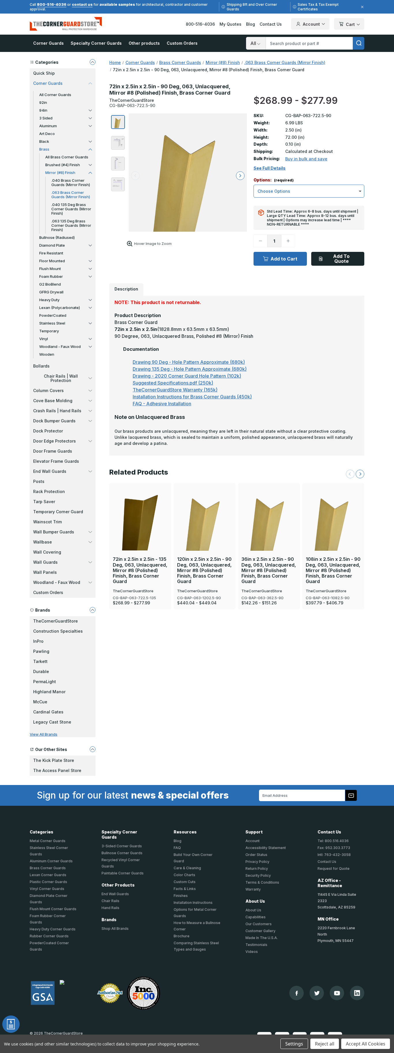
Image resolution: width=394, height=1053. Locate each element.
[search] (358, 43)
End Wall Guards (49, 471)
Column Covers (48, 390)
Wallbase (42, 541)
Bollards (41, 366)
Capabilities (255, 917)
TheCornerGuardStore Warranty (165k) (175, 390)
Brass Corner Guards (48, 868)
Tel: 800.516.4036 (333, 841)
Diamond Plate (52, 245)
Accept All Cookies (365, 1044)
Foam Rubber (51, 276)
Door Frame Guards (52, 451)
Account (311, 24)
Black (44, 141)
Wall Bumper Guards (53, 531)
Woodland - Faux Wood (60, 346)
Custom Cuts (185, 882)
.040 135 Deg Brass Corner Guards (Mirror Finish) (71, 209)
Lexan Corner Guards (48, 875)
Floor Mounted (52, 260)
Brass (44, 149)
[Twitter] (317, 993)
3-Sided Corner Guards (122, 846)
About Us (253, 910)
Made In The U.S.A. (261, 938)
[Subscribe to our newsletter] (351, 795)
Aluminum (48, 125)
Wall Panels (45, 572)
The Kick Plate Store (53, 760)
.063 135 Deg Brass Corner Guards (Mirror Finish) (71, 225)
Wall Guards (45, 562)
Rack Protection (49, 491)
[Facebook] (297, 993)
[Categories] (92, 62)
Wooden (46, 354)
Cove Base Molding (52, 400)
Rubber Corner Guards (49, 936)
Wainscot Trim (47, 521)
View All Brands (43, 734)
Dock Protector (48, 430)
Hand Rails (110, 908)
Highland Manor (49, 691)
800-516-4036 (51, 4)
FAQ (177, 848)
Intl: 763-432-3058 (334, 854)
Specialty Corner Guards (96, 43)
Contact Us (271, 24)
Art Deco (47, 133)
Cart (350, 24)
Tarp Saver (44, 501)
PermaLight (44, 681)
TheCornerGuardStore (55, 621)
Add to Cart (284, 259)
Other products (144, 43)
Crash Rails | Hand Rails (57, 410)
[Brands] (92, 610)
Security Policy (258, 875)
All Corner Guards (55, 94)
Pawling (41, 651)
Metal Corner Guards (47, 841)
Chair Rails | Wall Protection (61, 378)
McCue (40, 701)
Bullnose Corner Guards (122, 853)
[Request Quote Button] (11, 1024)
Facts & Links (185, 889)
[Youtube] (337, 993)
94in (43, 110)
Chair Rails (110, 901)
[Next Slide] (360, 474)
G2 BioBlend (50, 284)
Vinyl (43, 338)
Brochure (182, 936)
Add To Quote (341, 258)
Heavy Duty (49, 299)
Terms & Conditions (262, 882)
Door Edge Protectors (54, 441)
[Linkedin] (357, 993)
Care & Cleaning (187, 868)
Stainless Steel (52, 323)
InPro (38, 641)
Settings (294, 1044)
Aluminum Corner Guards (51, 861)
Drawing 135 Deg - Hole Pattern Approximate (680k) (190, 369)
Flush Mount (50, 268)
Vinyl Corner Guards (47, 889)
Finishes (181, 895)
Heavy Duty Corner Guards (53, 929)
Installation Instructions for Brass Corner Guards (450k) (192, 397)
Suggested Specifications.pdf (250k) (173, 383)
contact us (82, 4)
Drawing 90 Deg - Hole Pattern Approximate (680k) (189, 362)
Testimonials (256, 945)
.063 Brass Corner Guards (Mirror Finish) (70, 194)
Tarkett (40, 661)
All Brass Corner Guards (66, 157)
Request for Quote (334, 868)
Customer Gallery (260, 931)
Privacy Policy (257, 861)
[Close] (361, 7)
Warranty (253, 889)
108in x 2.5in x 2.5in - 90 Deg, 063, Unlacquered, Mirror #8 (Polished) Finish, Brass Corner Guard (333, 570)
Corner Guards (48, 43)
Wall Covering (47, 552)
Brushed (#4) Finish (62, 164)
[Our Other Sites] (92, 749)
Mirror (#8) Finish (60, 172)
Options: (274, 180)
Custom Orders (182, 43)
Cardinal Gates (48, 711)
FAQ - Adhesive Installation (162, 403)
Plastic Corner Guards (48, 882)
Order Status (256, 854)
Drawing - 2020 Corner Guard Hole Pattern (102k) (187, 376)
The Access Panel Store (57, 770)
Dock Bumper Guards (54, 420)
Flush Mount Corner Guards (53, 909)
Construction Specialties (58, 631)
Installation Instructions (193, 902)
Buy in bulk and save (306, 158)
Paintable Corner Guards (123, 873)
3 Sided (45, 118)
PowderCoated (52, 315)
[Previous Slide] (350, 474)
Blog (250, 24)
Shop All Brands (115, 928)
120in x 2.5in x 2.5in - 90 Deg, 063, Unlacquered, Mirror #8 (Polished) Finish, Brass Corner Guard (204, 570)
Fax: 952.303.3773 (334, 848)
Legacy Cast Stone (52, 722)
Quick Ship (44, 73)
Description (126, 288)
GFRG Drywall (51, 292)
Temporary (49, 331)
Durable (41, 671)
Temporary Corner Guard (58, 511)
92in (43, 102)
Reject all (324, 1044)
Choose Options (140, 509)
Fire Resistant (51, 253)
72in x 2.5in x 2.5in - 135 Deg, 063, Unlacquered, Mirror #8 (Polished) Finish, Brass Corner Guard (140, 570)
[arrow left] (135, 175)
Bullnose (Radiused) (57, 237)
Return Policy (256, 868)
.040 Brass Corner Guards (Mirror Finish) (70, 182)
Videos (251, 951)
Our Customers (258, 924)
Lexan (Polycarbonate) (59, 307)
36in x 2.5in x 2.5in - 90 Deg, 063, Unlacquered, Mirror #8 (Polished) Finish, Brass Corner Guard (268, 570)
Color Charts (184, 875)
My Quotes (230, 24)
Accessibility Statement (265, 848)
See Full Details (270, 168)
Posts (38, 481)
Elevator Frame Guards (56, 461)
